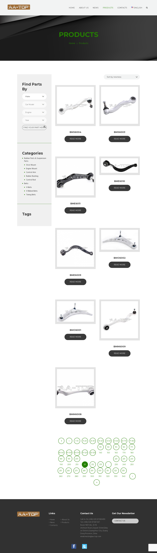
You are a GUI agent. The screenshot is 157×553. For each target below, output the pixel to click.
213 (100, 464)
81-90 (61, 453)
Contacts (54, 525)
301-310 (100, 472)
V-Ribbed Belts (32, 191)
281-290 (84, 472)
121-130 (93, 453)
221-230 (116, 460)
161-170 (124, 448)
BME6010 (119, 181)
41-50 (108, 441)
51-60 (116, 441)
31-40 (100, 441)
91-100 (69, 453)
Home (72, 43)
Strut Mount (31, 165)
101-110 (77, 453)
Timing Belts (31, 194)
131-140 (100, 448)
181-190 (61, 460)
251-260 (60, 472)
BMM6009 (120, 346)
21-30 (93, 441)
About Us (66, 519)
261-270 (68, 472)
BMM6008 (75, 414)
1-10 (76, 441)
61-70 (124, 441)
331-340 (123, 472)
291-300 (92, 472)
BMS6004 (75, 132)
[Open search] (147, 8)
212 (92, 464)
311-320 (108, 472)
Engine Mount (31, 168)
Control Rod (31, 179)
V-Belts (29, 187)
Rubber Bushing (32, 176)
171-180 (132, 448)
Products (65, 522)
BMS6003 (119, 132)
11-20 (85, 441)
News (52, 522)
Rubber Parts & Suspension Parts (35, 160)
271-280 (76, 472)
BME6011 (75, 203)
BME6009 (75, 275)
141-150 (108, 448)
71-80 (132, 441)
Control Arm (31, 172)
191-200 (69, 460)
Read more (75, 139)
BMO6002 (120, 258)
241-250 (132, 460)
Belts (26, 183)
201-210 (77, 460)
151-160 (116, 448)
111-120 (84, 453)
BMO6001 (75, 330)
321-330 (115, 472)
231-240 (124, 460)
